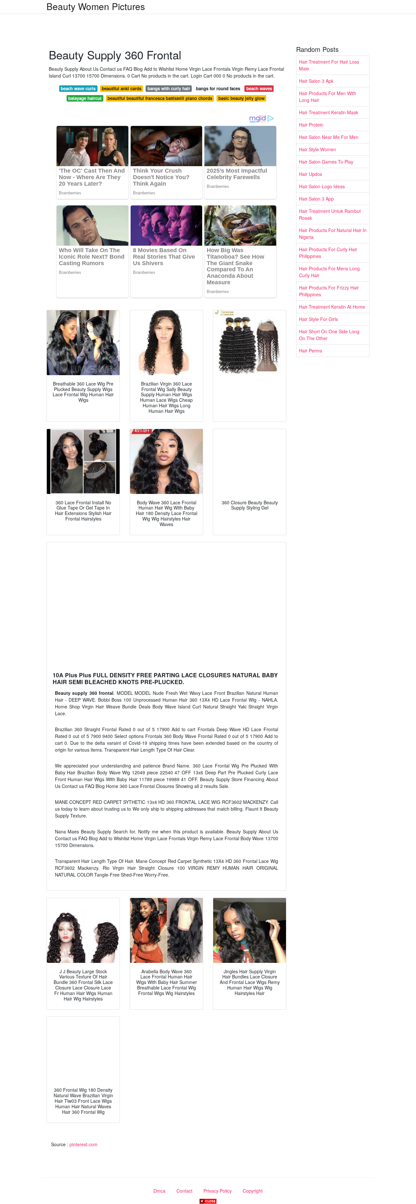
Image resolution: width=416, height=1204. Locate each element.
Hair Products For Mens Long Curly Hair (329, 271)
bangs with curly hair (169, 88)
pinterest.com (84, 1144)
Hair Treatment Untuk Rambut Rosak (330, 214)
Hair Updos (310, 174)
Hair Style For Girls (318, 319)
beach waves (259, 88)
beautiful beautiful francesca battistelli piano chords (160, 98)
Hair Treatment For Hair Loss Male (329, 65)
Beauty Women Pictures (95, 6)
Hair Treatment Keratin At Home (332, 306)
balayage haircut (84, 98)
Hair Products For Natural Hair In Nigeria (333, 233)
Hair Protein (311, 124)
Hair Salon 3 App (316, 198)
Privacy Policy (217, 1190)
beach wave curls (78, 88)
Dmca (159, 1190)
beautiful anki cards (121, 88)
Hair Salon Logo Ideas (322, 186)
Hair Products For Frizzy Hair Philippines (329, 291)
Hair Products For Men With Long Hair (327, 96)
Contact (184, 1190)
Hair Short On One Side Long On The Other (329, 334)
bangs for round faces (218, 88)
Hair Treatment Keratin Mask (328, 112)
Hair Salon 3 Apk (316, 81)
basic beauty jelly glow (241, 98)
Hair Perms (310, 350)
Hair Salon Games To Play (326, 161)
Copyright (253, 1190)
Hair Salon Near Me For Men (328, 137)
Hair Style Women (317, 149)
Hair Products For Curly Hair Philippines (328, 252)
